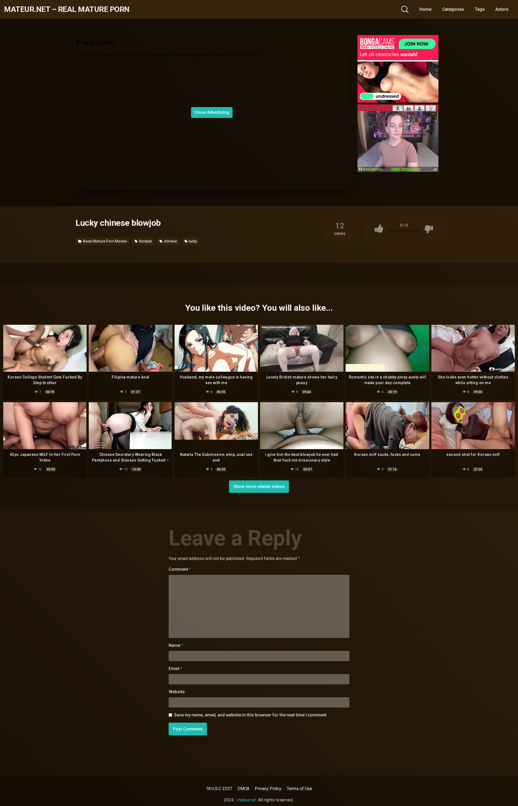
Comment (180, 569)
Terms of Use (299, 788)
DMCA (243, 788)
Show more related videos (259, 486)
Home (425, 9)
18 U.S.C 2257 (219, 788)
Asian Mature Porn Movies (104, 241)
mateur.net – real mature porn (67, 9)
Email (175, 668)
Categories (453, 9)
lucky (192, 241)
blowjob (145, 241)
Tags (480, 9)
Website (176, 691)
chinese (170, 241)
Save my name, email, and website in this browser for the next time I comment (250, 715)
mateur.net (246, 799)
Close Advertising (211, 112)
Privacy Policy (268, 788)
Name (176, 645)
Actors (502, 9)
